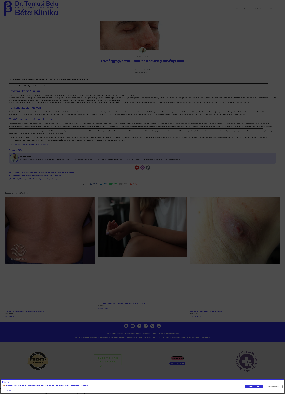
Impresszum (35, 390)
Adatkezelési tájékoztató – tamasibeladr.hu (20, 390)
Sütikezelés (5, 390)
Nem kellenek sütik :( (273, 386)
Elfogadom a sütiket (254, 386)
